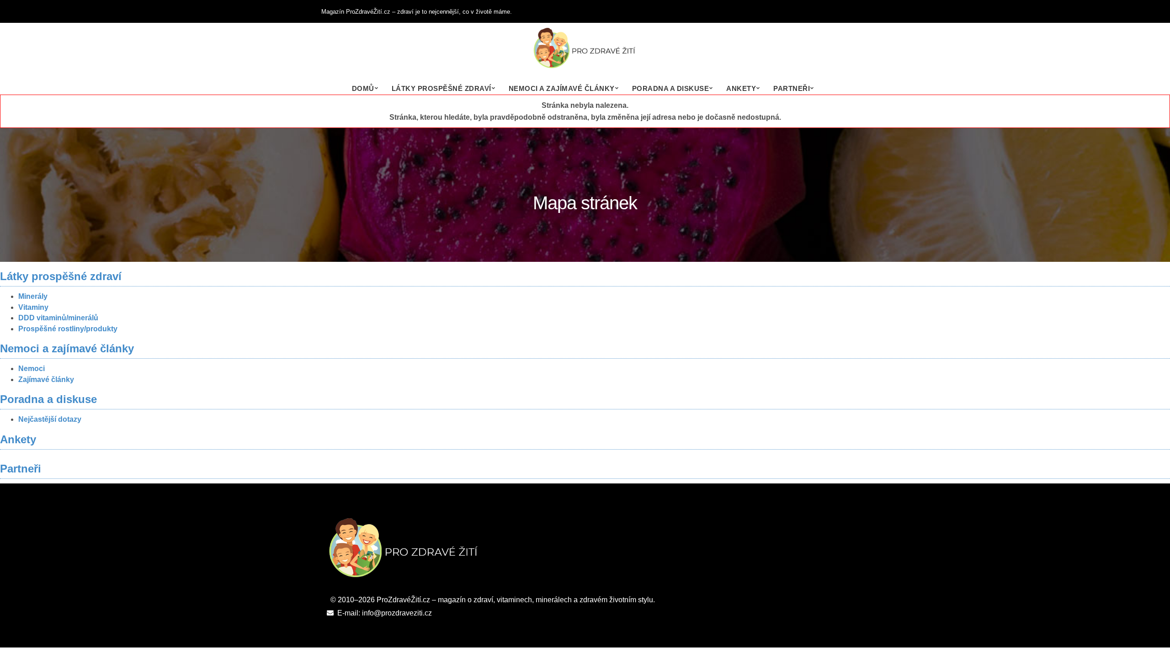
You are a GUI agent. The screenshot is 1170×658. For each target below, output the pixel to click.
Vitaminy (33, 307)
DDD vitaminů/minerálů (58, 318)
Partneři (791, 88)
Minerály (33, 296)
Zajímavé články (46, 379)
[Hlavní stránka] (585, 52)
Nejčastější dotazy (49, 419)
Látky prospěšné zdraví (441, 88)
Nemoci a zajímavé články (562, 88)
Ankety (741, 88)
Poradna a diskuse (670, 88)
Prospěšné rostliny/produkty (67, 329)
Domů (363, 88)
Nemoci (31, 368)
